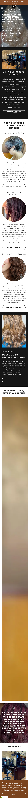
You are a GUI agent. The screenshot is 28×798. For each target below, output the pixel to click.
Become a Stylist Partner (14, 112)
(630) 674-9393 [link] (9, 11)
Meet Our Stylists (12, 380)
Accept (14, 794)
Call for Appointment (14, 186)
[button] (8, 44)
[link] (14, 8)
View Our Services (12, 40)
